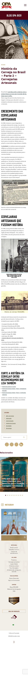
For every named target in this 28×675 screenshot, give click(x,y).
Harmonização (9, 421)
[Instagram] (12, 444)
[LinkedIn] (21, 444)
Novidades (8, 426)
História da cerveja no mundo (9, 386)
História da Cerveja (11, 423)
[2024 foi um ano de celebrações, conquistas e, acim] (14, 521)
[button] (6, 495)
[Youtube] (16, 444)
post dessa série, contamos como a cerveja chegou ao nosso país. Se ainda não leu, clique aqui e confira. (14, 94)
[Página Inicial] (6, 8)
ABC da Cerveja (10, 416)
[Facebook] (7, 444)
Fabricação (9, 418)
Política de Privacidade (14, 633)
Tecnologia (9, 428)
